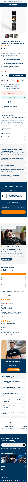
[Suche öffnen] (22, 4)
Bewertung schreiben (13, 274)
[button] (5, 45)
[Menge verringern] (2, 75)
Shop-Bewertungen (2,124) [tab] (19, 291)
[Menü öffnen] (1, 4)
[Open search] (2, 295)
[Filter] (5, 295)
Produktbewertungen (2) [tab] (7, 291)
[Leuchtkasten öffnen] (23, 10)
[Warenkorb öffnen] (25, 4)
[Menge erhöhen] (7, 75)
